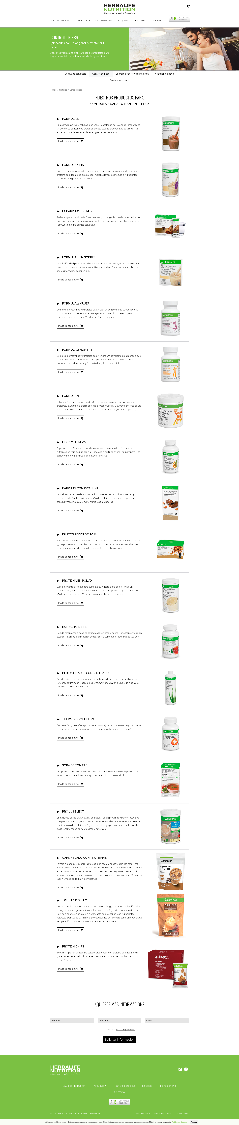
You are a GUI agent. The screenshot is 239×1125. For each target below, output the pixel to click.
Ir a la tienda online (68, 141)
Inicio (54, 90)
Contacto (156, 20)
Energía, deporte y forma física (132, 73)
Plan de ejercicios (104, 20)
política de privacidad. (125, 1030)
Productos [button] (82, 20)
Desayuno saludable (75, 73)
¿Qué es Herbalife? (61, 20)
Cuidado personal (119, 80)
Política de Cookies (179, 1122)
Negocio (123, 20)
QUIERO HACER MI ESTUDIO (201, 1116)
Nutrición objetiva (164, 73)
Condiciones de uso (142, 1113)
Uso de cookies (182, 1113)
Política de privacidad (163, 1113)
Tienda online (139, 20)
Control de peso (101, 73)
